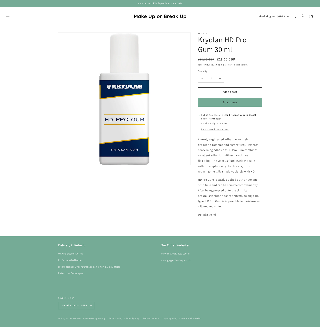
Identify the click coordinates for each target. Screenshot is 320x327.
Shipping (219, 64)
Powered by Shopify (95, 318)
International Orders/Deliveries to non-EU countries (89, 266)
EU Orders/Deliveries (70, 260)
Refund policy (132, 318)
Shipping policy (170, 318)
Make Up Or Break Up (76, 318)
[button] (8, 16)
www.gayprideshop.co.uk (176, 260)
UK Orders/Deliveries (70, 253)
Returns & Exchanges (70, 273)
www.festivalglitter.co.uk (175, 253)
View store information (215, 129)
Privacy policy (116, 318)
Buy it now (230, 102)
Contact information (191, 318)
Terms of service (151, 318)
